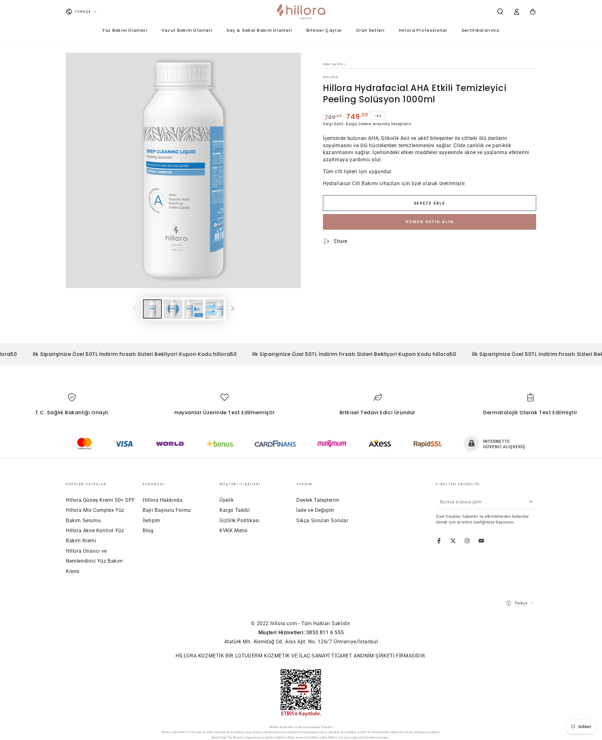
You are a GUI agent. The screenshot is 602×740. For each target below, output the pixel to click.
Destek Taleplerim (317, 500)
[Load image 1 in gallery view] (152, 309)
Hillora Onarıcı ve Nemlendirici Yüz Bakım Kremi (94, 561)
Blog (148, 531)
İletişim (151, 520)
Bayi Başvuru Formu (167, 510)
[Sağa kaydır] (233, 309)
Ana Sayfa (333, 64)
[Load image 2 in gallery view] (173, 309)
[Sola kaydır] (134, 309)
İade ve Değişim (315, 510)
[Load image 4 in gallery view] (214, 309)
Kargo (351, 124)
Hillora (330, 77)
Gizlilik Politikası (239, 520)
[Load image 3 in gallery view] (193, 309)
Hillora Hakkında (162, 500)
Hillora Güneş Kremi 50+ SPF (100, 500)
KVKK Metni (233, 531)
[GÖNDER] (532, 502)
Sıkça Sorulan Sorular (322, 520)
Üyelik (226, 500)
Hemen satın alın (430, 222)
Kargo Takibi (234, 510)
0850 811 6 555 (325, 632)
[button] (500, 12)
